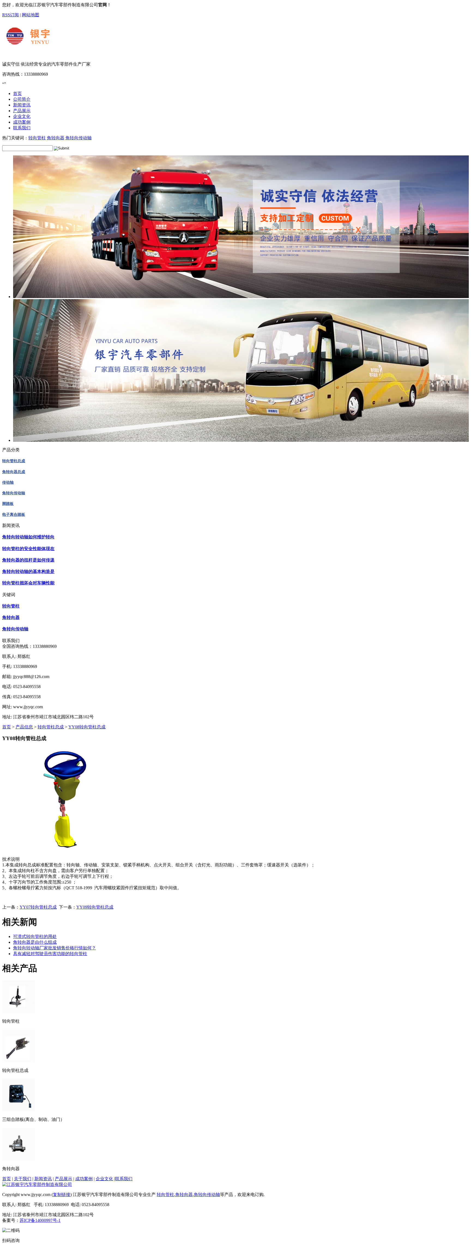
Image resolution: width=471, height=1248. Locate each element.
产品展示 (63, 1178)
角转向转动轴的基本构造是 (28, 571)
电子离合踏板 (13, 515)
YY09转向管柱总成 (94, 907)
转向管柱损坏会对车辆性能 (28, 583)
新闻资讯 (43, 1178)
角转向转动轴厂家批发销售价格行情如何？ (54, 948)
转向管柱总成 (13, 461)
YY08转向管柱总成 (86, 727)
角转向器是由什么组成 (35, 942)
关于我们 (22, 1178)
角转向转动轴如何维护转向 (28, 537)
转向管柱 (37, 138)
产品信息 (24, 727)
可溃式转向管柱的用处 (35, 936)
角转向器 (55, 138)
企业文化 (104, 1178)
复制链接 (61, 1194)
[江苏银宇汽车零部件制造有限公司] (64, 52)
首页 (6, 727)
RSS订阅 (10, 15)
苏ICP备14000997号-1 (40, 1220)
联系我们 (123, 1178)
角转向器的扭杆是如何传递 (28, 560)
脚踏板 (8, 504)
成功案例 (84, 1178)
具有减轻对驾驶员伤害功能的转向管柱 (50, 953)
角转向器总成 (13, 472)
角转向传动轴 (78, 138)
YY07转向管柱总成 (38, 907)
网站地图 (30, 15)
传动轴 (8, 482)
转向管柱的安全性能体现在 (28, 548)
